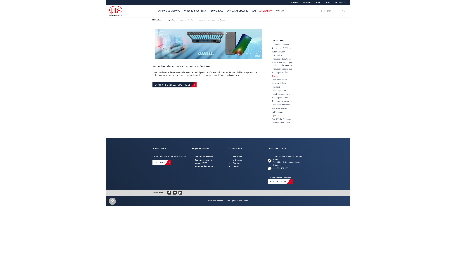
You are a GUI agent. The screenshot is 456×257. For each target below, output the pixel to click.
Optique (275, 115)
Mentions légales (215, 200)
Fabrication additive (280, 44)
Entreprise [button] (306, 2)
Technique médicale (280, 97)
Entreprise (237, 160)
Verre (276, 76)
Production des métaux (281, 104)
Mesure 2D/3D (201, 163)
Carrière (236, 163)
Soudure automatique (281, 122)
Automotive (277, 55)
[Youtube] (175, 193)
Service (236, 166)
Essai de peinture (279, 90)
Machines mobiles (279, 108)
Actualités (237, 157)
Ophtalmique (277, 112)
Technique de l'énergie (281, 72)
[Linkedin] (180, 193)
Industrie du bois (279, 83)
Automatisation (278, 51)
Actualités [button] (294, 2)
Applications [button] (266, 11)
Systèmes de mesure (204, 166)
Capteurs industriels (203, 160)
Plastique (276, 87)
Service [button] (327, 2)
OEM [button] (254, 11)
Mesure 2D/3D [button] (216, 11)
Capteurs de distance (204, 157)
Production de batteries (282, 59)
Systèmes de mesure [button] (237, 11)
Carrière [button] (317, 2)
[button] (112, 201)
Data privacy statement (237, 200)
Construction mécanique (282, 94)
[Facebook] (169, 193)
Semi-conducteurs (279, 79)
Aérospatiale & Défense (281, 48)
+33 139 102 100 (280, 168)
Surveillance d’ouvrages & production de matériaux (283, 64)
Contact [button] (280, 11)
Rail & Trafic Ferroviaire (282, 119)
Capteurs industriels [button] (194, 11)
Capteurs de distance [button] (169, 11)
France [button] (340, 2)
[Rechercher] (344, 11)
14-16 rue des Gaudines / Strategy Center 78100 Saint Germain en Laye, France (288, 160)
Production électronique (282, 69)
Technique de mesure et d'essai (285, 101)
